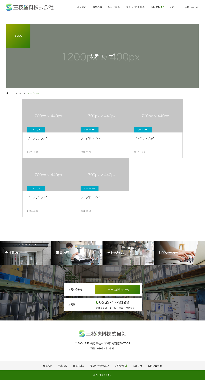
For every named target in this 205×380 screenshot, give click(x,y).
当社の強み (114, 7)
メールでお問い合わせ (117, 289)
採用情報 (155, 7)
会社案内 (82, 7)
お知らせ (174, 7)
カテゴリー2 (36, 129)
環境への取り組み (135, 7)
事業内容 (97, 7)
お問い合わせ (192, 7)
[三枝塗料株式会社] (29, 7)
